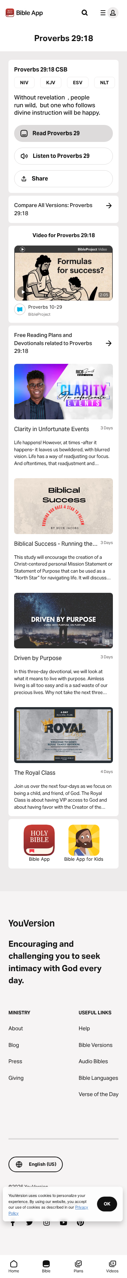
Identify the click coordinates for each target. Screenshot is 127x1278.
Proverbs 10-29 (51, 307)
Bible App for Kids (83, 859)
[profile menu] (108, 13)
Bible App (39, 859)
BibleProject (39, 314)
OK (107, 1204)
